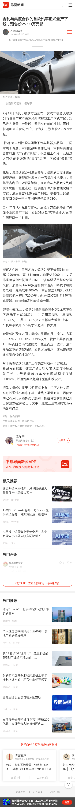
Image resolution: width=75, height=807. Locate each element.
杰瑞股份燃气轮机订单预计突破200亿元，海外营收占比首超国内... (26, 721)
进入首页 (38, 792)
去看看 (62, 440)
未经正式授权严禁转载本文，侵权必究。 (25, 426)
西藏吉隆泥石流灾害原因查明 (22, 697)
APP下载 (55, 792)
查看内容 (16, 777)
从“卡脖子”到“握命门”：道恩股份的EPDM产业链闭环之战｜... (25, 655)
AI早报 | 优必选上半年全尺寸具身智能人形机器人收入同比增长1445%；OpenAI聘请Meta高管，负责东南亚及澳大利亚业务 (25, 534)
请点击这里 (28, 421)
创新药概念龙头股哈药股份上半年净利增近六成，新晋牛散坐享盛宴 (25, 677)
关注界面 (20, 792)
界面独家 (20, 755)
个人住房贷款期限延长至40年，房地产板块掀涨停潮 (25, 633)
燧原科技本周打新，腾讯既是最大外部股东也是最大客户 (25, 490)
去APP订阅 (42, 777)
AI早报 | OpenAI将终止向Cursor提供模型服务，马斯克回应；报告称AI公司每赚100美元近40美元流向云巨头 (26, 512)
